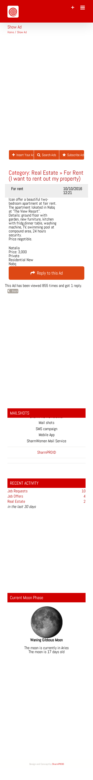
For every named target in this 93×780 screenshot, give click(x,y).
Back (14, 291)
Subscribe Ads (75, 155)
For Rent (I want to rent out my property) (46, 175)
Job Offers (15, 496)
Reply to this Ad (49, 273)
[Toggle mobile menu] (83, 7)
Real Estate (44, 172)
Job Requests (17, 491)
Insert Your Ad (24, 155)
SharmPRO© (58, 764)
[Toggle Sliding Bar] (72, 7)
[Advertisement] (46, 94)
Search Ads (48, 155)
